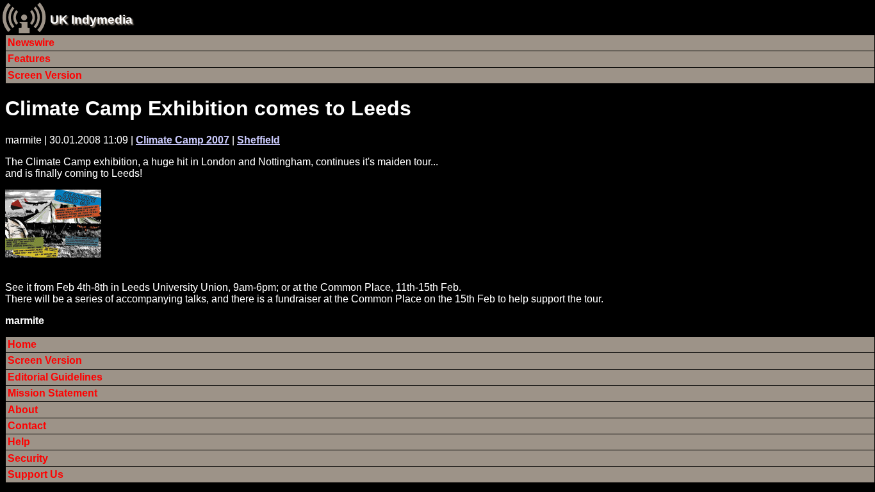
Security (28, 458)
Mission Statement (52, 393)
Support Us (35, 474)
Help (19, 441)
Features (29, 58)
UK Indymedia (91, 19)
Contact (27, 425)
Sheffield (258, 140)
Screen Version (45, 75)
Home (22, 344)
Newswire (31, 42)
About (23, 409)
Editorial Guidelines (55, 377)
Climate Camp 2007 (182, 140)
